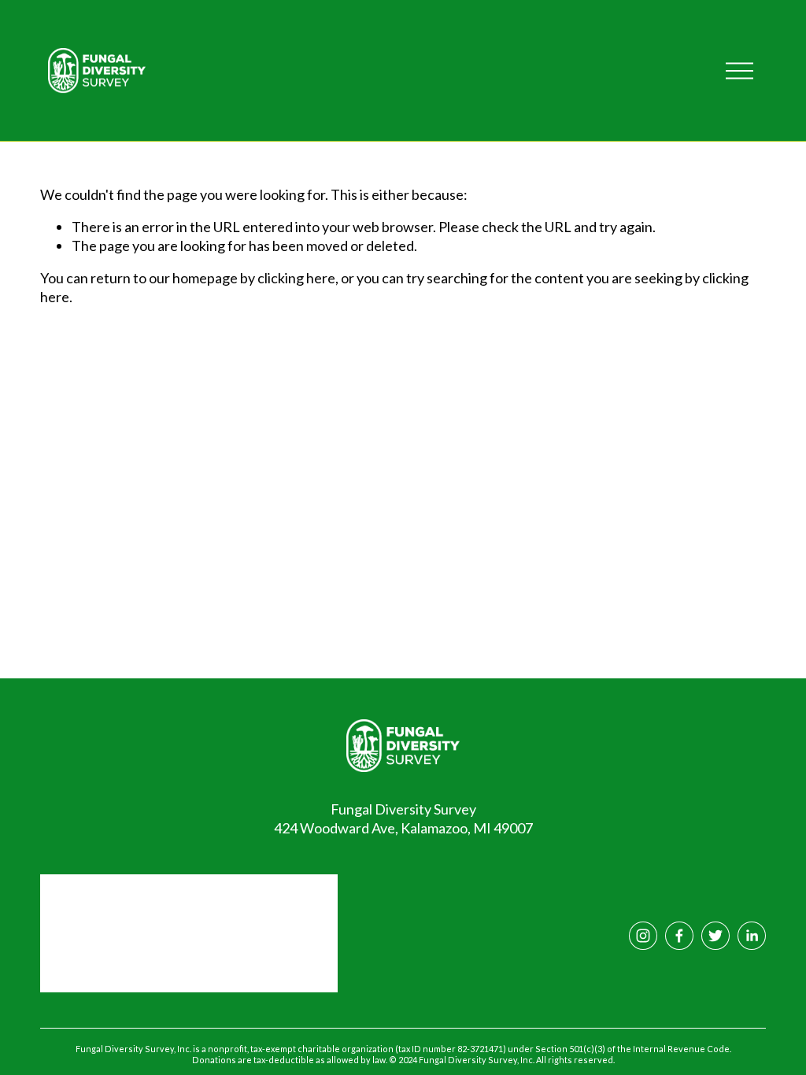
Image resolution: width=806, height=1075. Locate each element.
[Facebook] (679, 936)
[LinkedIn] (752, 936)
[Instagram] (643, 936)
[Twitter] (715, 936)
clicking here (296, 277)
